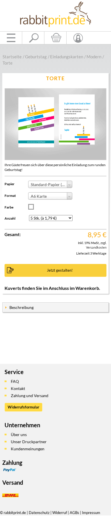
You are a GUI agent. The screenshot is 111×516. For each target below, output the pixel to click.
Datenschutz (39, 512)
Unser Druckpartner (29, 441)
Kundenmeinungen (27, 448)
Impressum (91, 512)
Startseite (12, 56)
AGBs (74, 512)
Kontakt (18, 388)
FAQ (15, 381)
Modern (94, 56)
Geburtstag (36, 56)
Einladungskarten (66, 56)
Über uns (19, 434)
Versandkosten (96, 247)
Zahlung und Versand (29, 395)
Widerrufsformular (23, 407)
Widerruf (59, 512)
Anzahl (10, 218)
